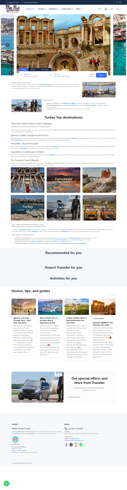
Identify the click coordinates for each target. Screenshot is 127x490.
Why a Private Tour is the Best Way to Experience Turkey (48, 320)
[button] (106, 9)
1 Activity (95, 182)
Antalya (99, 207)
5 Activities (20, 210)
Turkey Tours (66, 9)
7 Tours (102, 210)
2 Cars (59, 182)
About (78, 9)
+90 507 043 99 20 (74, 438)
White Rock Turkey (45, 84)
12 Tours (104, 182)
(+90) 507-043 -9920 (13, 2)
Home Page (30, 9)
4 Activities (23, 182)
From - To (56, 74)
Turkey (27, 207)
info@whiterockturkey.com (31, 2)
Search (101, 75)
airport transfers (91, 105)
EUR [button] (99, 9)
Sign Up (118, 9)
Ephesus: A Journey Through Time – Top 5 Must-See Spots (22, 320)
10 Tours (64, 210)
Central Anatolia (75, 238)
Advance (92, 74)
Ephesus (41, 9)
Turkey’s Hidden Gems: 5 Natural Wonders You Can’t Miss (76, 320)
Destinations (99, 318)
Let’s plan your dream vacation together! (74, 243)
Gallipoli (63, 207)
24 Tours (67, 182)
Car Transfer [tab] (45, 69)
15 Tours (32, 182)
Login (111, 9)
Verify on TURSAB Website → (19, 450)
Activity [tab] (33, 69)
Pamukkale (53, 9)
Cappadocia (99, 179)
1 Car (28, 210)
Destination (27, 74)
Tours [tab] (23, 69)
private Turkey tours (71, 105)
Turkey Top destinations (63, 117)
